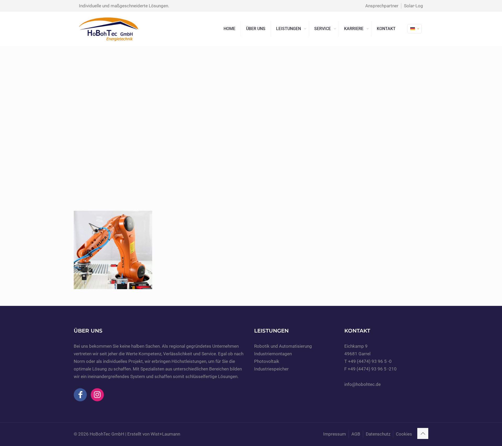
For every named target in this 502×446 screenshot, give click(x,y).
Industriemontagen (273, 353)
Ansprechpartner (381, 5)
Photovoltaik (266, 361)
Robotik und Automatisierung (283, 346)
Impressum (334, 434)
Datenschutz (378, 434)
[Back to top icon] (422, 433)
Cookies (404, 434)
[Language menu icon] (414, 28)
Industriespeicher (271, 368)
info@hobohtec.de (362, 384)
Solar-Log (413, 5)
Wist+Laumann (165, 434)
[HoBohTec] (109, 29)
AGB (355, 434)
